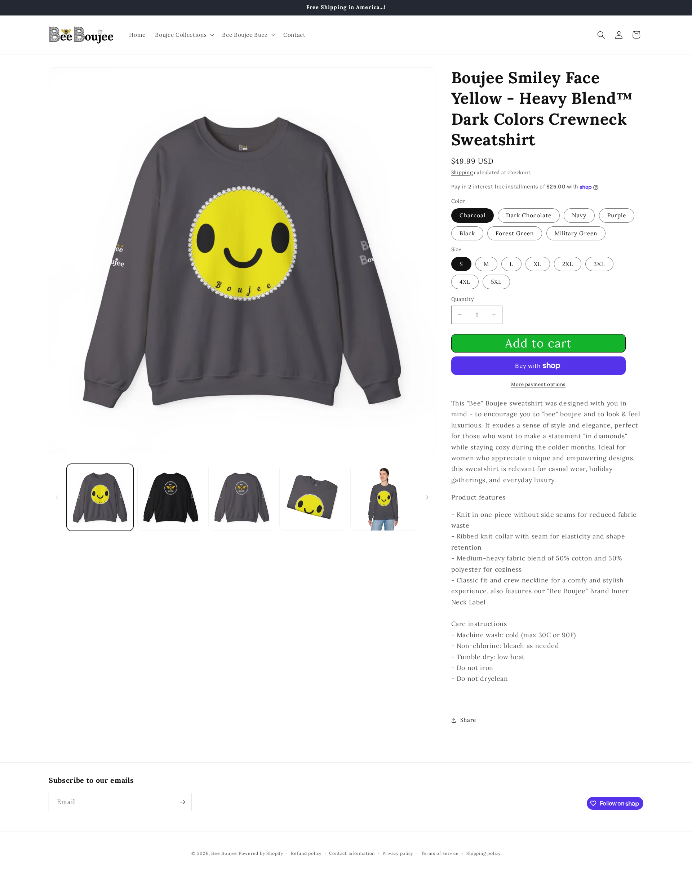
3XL (599, 264)
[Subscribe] (182, 802)
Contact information (352, 853)
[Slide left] (57, 497)
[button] (183, 35)
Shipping (462, 172)
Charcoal (473, 215)
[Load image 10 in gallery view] (312, 497)
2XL (567, 264)
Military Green (576, 233)
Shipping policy (483, 853)
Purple (616, 215)
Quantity (462, 299)
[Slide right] (427, 497)
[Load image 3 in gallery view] (170, 497)
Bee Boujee (224, 853)
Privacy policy (397, 853)
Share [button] (468, 719)
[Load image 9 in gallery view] (241, 497)
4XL (465, 281)
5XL (496, 281)
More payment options (538, 384)
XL (537, 264)
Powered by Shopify (261, 853)
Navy (579, 215)
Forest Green (515, 233)
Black (467, 233)
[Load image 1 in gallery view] (100, 497)
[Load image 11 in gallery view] (383, 497)
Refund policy (306, 853)
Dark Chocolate (528, 215)
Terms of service (440, 853)
